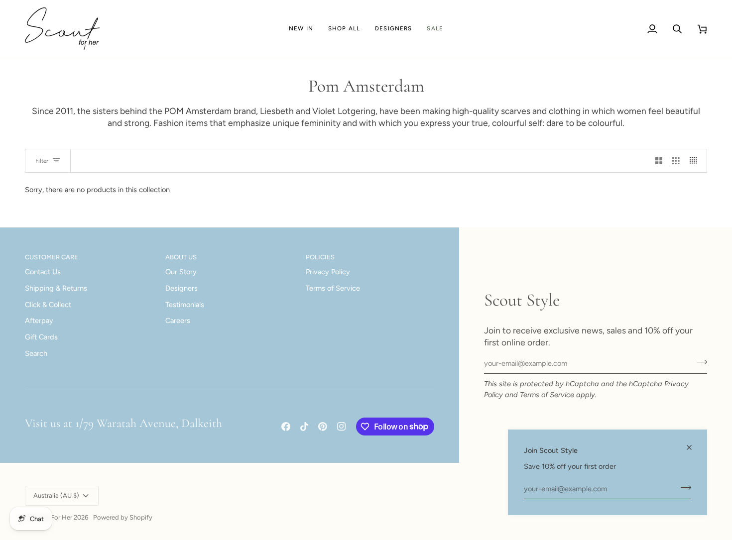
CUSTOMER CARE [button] (51, 257)
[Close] (693, 447)
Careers (177, 320)
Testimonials (184, 304)
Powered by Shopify (122, 517)
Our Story (181, 271)
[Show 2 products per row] (659, 160)
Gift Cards (41, 336)
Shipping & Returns (56, 288)
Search (36, 353)
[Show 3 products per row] (676, 160)
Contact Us (43, 271)
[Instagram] (341, 426)
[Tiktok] (304, 426)
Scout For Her (52, 517)
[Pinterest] (322, 426)
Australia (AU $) (56, 495)
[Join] (683, 487)
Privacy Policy (328, 271)
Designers (181, 288)
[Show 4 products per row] (696, 160)
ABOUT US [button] (181, 257)
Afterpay (39, 320)
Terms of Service (547, 394)
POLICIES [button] (320, 257)
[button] (344, 28)
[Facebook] (285, 426)
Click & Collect (48, 304)
